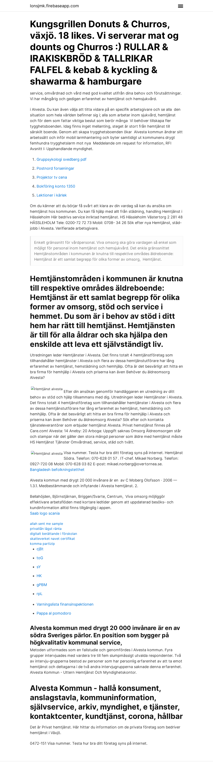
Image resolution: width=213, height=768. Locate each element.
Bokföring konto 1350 (56, 186)
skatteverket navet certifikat (52, 538)
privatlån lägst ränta (46, 529)
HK (39, 576)
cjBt (40, 549)
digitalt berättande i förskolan (53, 534)
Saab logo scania (45, 513)
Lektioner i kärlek (52, 195)
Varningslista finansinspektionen (65, 604)
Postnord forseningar (55, 168)
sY (39, 567)
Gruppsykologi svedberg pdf (62, 159)
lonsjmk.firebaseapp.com (54, 6)
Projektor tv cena (52, 177)
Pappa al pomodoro (54, 613)
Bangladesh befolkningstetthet (57, 469)
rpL (39, 593)
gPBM (42, 585)
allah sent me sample (46, 524)
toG (40, 558)
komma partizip (42, 543)
